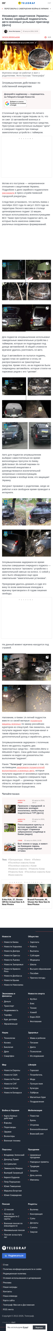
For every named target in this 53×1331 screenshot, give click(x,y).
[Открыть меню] (4, 3)
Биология (8, 1047)
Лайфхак (34, 1093)
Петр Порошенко (12, 1182)
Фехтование (36, 1021)
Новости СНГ (10, 1084)
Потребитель (36, 1075)
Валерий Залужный (13, 1173)
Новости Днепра (12, 951)
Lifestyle (32, 1065)
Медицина (35, 960)
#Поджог (36, 860)
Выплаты (34, 951)
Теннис (33, 1008)
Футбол (33, 999)
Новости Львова (12, 960)
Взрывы (8, 1123)
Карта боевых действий (10, 1117)
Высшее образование (40, 969)
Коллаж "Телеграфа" (33, 75)
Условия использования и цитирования (22, 1278)
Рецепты (32, 1204)
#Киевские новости (17, 869)
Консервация (36, 1214)
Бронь (33, 1120)
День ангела (36, 1175)
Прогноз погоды (37, 978)
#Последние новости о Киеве (22, 866)
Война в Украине (10, 1110)
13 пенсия (9, 1209)
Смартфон (9, 1056)
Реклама (7, 1283)
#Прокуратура (15, 860)
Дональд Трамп (11, 1159)
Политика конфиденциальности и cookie (22, 1269)
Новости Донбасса (13, 976)
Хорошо (39, 1327)
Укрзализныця (10, 1024)
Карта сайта (9, 1300)
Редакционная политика (14, 1274)
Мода (32, 1079)
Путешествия (36, 1084)
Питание (34, 1043)
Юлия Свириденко (13, 1195)
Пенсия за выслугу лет (13, 1236)
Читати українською (11, 37)
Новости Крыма (11, 980)
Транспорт (9, 1006)
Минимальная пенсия (14, 1230)
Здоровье (33, 1033)
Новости (6, 936)
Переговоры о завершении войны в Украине (26, 9)
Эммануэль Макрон (13, 1168)
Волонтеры (9, 1136)
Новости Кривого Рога (12, 970)
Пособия (34, 973)
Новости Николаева (13, 985)
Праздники (33, 1149)
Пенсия (6, 1204)
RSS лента (8, 1309)
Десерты (34, 1223)
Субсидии (34, 955)
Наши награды (10, 1287)
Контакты (7, 1291)
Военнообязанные (39, 1129)
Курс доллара (10, 1019)
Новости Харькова (13, 947)
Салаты (33, 1227)
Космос (7, 1043)
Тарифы (8, 1015)
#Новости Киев (15, 872)
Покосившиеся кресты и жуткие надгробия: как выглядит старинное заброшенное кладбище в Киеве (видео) (31, 829)
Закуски (33, 1232)
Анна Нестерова (14, 31)
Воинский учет (37, 1134)
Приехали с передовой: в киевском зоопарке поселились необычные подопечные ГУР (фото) (31, 809)
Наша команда (10, 1296)
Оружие (7, 1132)
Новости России (11, 1079)
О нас (5, 1265)
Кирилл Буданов (12, 1177)
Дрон (6, 1051)
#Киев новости (15, 875)
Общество (33, 936)
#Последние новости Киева (21, 863)
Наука (5, 1033)
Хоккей (33, 1012)
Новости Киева (21, 801)
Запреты (34, 1171)
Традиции (34, 1166)
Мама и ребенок (37, 1038)
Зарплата (34, 942)
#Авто (27, 860)
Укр (49, 3)
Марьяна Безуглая (13, 1191)
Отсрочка (34, 1125)
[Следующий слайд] (50, 8)
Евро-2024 (35, 1017)
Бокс (32, 1003)
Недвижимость (11, 1010)
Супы (32, 1218)
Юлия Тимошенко (12, 1186)
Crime (20, 840)
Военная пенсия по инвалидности (13, 1224)
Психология (35, 1051)
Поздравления (37, 1102)
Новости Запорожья (13, 964)
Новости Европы (12, 1070)
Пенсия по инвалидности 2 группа (11, 1216)
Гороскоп (34, 1070)
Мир (4, 1065)
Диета (33, 1047)
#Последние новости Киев (37, 872)
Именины (34, 1180)
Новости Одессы (12, 955)
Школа (33, 964)
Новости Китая (11, 1088)
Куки (25, 1327)
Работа (33, 947)
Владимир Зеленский (14, 1155)
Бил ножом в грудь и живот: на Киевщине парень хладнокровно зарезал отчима (33, 847)
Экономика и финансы (8, 995)
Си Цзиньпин (10, 1164)
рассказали (8, 193)
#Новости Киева (37, 869)
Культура (34, 1088)
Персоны (7, 1149)
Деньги (7, 1001)
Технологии (9, 1038)
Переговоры (10, 1127)
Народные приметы (39, 1162)
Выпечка (34, 1209)
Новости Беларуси (13, 1093)
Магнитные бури (38, 1097)
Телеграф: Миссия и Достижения (18, 1305)
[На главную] (26, 3)
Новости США (10, 1075)
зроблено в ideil (9, 1322)
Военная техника (12, 1141)
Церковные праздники (35, 1156)
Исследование (37, 1056)
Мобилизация (35, 1110)
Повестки (34, 1116)
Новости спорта (36, 994)
